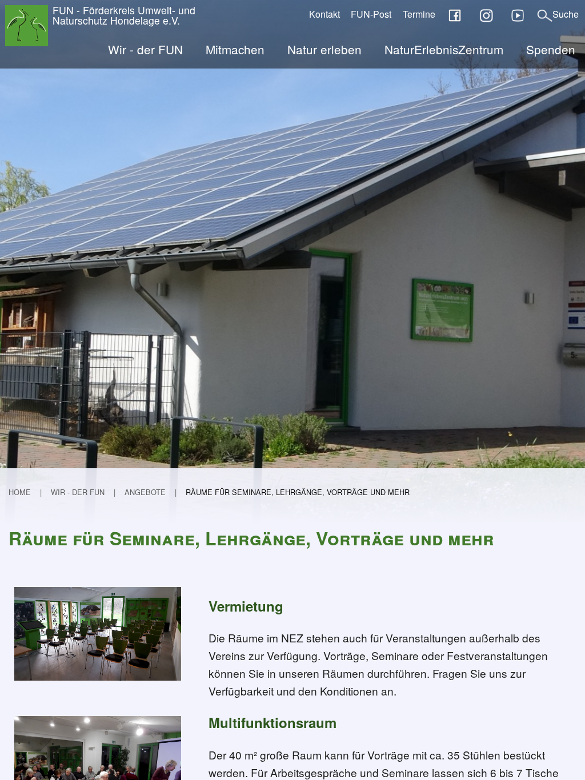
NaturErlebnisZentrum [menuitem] (443, 49)
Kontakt (324, 14)
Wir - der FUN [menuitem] (145, 49)
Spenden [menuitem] (550, 49)
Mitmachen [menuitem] (235, 49)
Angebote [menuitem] (145, 492)
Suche (565, 14)
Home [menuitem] (20, 492)
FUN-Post (371, 14)
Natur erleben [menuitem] (324, 49)
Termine (419, 14)
